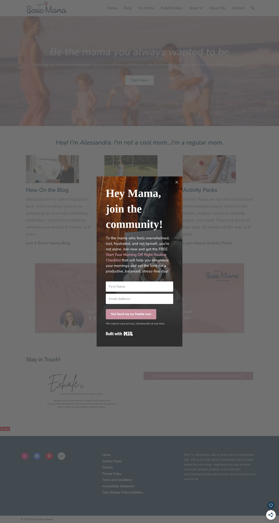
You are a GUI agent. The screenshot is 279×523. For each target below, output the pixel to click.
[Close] (177, 182)
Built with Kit (119, 333)
